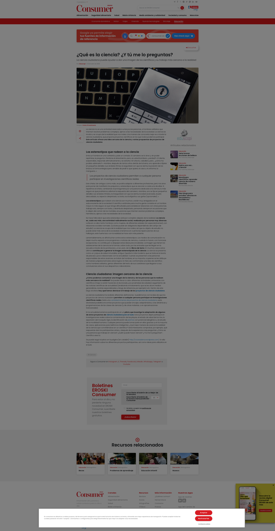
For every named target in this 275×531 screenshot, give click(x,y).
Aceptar (203, 513)
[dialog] (142, 518)
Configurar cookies (204, 524)
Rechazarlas (203, 518)
